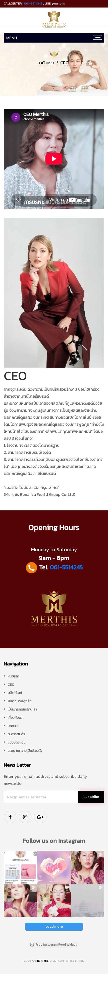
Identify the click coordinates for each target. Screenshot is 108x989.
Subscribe (91, 796)
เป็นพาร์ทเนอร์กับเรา (22, 709)
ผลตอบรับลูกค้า (19, 701)
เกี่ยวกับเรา (15, 717)
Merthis (42, 960)
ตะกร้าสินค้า (16, 734)
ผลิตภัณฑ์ (15, 692)
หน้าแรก (46, 62)
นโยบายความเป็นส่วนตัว (25, 750)
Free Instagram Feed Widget (56, 944)
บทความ (13, 726)
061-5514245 (33, 3)
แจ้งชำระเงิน (16, 742)
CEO (11, 684)
